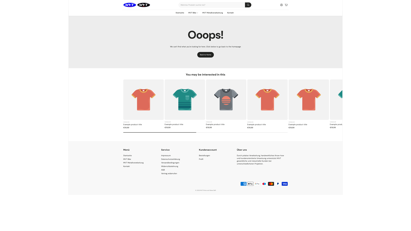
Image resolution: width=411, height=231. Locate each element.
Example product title (132, 124)
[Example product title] (143, 99)
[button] (215, 4)
